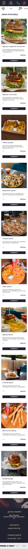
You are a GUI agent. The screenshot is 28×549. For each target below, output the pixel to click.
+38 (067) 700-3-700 (14, 528)
